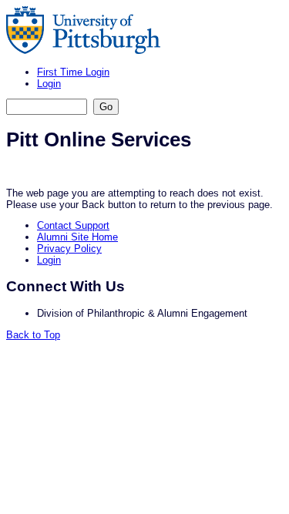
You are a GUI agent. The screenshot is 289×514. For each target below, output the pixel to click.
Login (49, 83)
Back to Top (33, 335)
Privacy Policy (69, 248)
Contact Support (73, 225)
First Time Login (73, 72)
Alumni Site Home (77, 237)
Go (106, 107)
